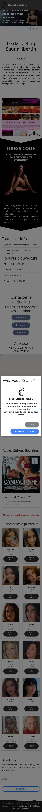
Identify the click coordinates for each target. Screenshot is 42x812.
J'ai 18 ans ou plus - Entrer (24, 431)
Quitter (32, 425)
